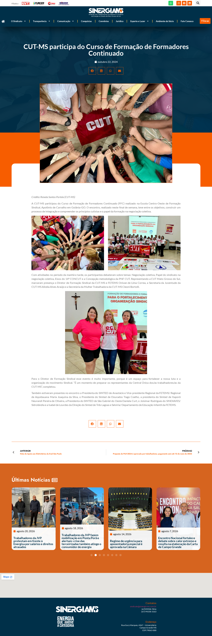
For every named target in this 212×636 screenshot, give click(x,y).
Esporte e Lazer (137, 21)
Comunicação (63, 21)
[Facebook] (184, 3)
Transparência (40, 21)
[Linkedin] (189, 3)
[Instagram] (178, 3)
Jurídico (119, 21)
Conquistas (86, 21)
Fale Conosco (187, 21)
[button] (197, 2)
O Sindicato (16, 21)
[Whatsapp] (170, 3)
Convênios (104, 21)
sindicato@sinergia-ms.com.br (143, 606)
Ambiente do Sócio (165, 21)
